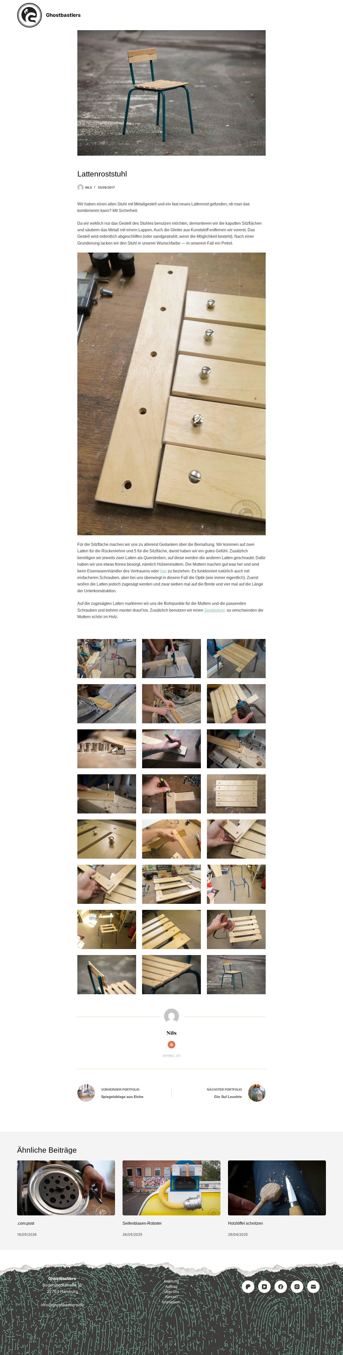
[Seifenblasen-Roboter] (171, 1187)
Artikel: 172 (171, 1055)
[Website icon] (171, 1044)
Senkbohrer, (215, 610)
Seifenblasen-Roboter (142, 1223)
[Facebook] (280, 1286)
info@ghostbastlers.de (62, 1304)
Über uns (171, 1291)
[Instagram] (297, 1286)
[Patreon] (248, 1286)
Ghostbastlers (63, 15)
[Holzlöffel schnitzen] (277, 1187)
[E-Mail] (313, 1286)
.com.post (25, 1223)
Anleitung (139, 15)
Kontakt (203, 15)
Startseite (104, 15)
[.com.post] (66, 1187)
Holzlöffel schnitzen (245, 1223)
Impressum (237, 15)
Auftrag (172, 15)
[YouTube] (264, 1286)
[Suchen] (324, 15)
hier (163, 571)
